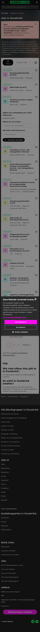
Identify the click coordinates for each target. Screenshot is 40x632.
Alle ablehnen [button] (20, 327)
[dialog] (20, 316)
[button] (20, 317)
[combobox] (35, 299)
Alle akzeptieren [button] (20, 322)
